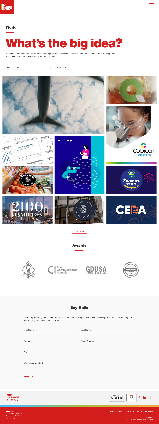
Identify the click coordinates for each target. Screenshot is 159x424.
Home (111, 412)
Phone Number (87, 341)
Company (28, 341)
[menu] (151, 5)
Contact (149, 412)
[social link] (139, 397)
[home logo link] (5, 5)
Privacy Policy (149, 417)
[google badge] (131, 398)
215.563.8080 (10, 418)
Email (27, 352)
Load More (79, 231)
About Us (129, 412)
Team (139, 412)
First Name (29, 330)
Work (119, 412)
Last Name (86, 330)
